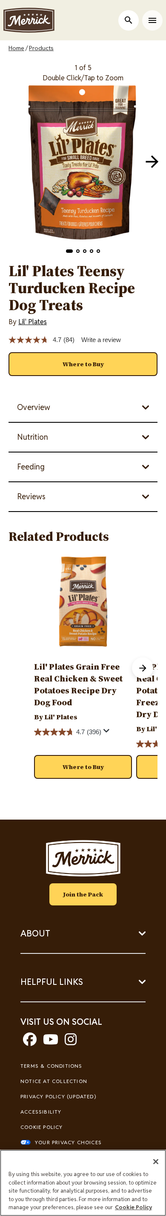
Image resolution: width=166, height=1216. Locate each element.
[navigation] (152, 161)
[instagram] (71, 1042)
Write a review (101, 339)
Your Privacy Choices (68, 1142)
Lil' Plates (32, 321)
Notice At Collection (53, 1081)
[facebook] (30, 1042)
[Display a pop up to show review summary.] (108, 733)
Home (16, 48)
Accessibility (41, 1112)
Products (41, 48)
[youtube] (50, 1042)
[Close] (155, 1161)
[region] (83, 1183)
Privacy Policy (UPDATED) (58, 1096)
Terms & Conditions (51, 1066)
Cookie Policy (41, 1127)
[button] (69, 251)
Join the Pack (83, 894)
